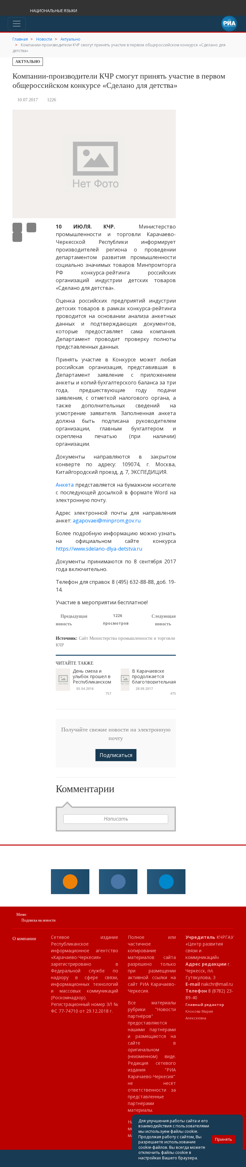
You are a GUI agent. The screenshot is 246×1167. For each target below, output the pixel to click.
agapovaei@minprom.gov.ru (107, 520)
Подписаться (116, 755)
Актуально (27, 61)
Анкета (65, 484)
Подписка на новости (38, 920)
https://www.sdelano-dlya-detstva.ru (99, 548)
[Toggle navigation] (17, 23)
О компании (24, 938)
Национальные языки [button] (54, 10)
